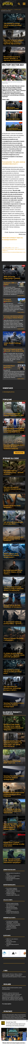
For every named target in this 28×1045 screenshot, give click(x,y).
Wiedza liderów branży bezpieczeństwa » (14, 1043)
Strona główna (4, 9)
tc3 (16, 247)
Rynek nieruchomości (10, 877)
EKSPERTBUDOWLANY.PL (9, 885)
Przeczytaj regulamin (6, 1003)
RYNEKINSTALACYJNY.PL (9, 917)
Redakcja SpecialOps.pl (6, 66)
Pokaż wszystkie (19, 452)
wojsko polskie (7, 247)
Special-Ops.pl (7, 3)
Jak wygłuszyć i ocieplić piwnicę (12, 875)
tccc (13, 247)
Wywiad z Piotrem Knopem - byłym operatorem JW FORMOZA (13, 250)
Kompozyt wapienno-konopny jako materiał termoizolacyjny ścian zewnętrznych (12, 905)
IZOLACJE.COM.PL (8, 900)
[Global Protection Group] (8, 953)
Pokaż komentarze (9, 391)
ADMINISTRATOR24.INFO (9, 869)
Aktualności (10, 9)
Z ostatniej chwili (17, 9)
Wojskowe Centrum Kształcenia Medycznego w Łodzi (14, 252)
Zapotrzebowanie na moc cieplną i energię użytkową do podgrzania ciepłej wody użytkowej (13, 925)
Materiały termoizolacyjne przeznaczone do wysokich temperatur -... (12, 909)
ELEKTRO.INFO (7, 935)
